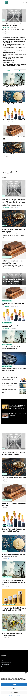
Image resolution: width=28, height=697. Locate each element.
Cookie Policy (9, 695)
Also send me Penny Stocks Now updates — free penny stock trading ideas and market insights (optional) (15, 357)
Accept (14, 684)
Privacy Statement (16, 695)
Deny (14, 688)
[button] (26, 673)
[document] (14, 348)
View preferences (14, 692)
